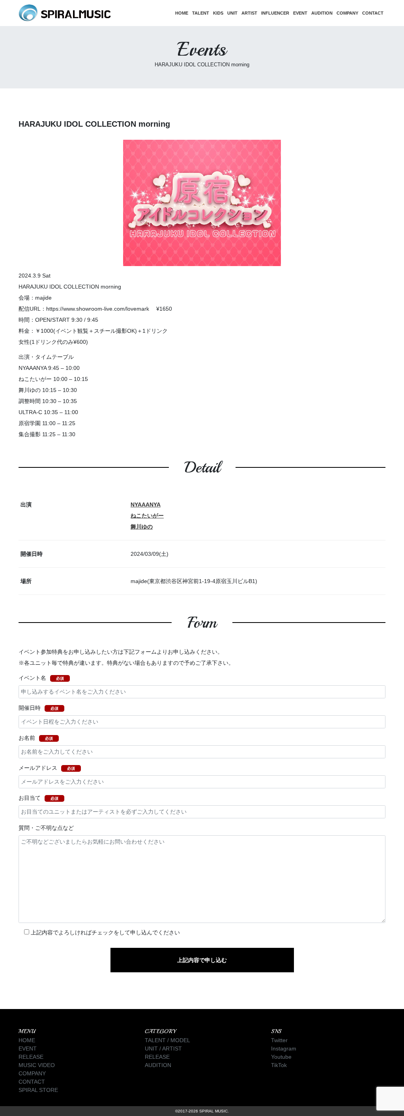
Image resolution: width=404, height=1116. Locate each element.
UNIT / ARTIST (163, 1048)
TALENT (200, 13)
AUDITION (322, 13)
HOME (181, 13)
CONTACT (372, 13)
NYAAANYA (146, 504)
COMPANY (347, 13)
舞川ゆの (142, 526)
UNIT (232, 13)
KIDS (218, 13)
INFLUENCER (275, 13)
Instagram (283, 1048)
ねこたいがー (147, 515)
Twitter (279, 1040)
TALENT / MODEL (167, 1040)
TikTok (279, 1065)
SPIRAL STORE (38, 1090)
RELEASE (31, 1057)
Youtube (281, 1057)
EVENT (300, 13)
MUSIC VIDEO (37, 1065)
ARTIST (249, 13)
